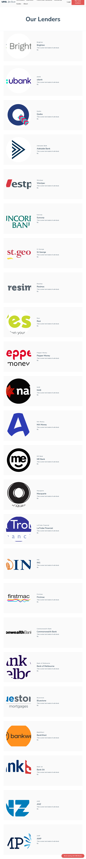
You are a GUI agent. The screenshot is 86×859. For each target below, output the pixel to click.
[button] (19, 4)
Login (69, 2)
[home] (9, 2)
